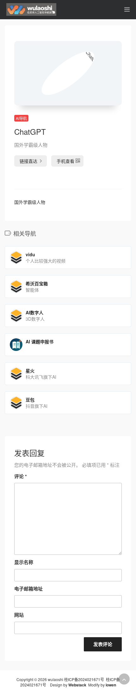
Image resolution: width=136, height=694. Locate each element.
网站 (19, 614)
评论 (20, 476)
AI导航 (21, 118)
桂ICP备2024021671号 (84, 679)
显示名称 (23, 562)
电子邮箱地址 (28, 588)
